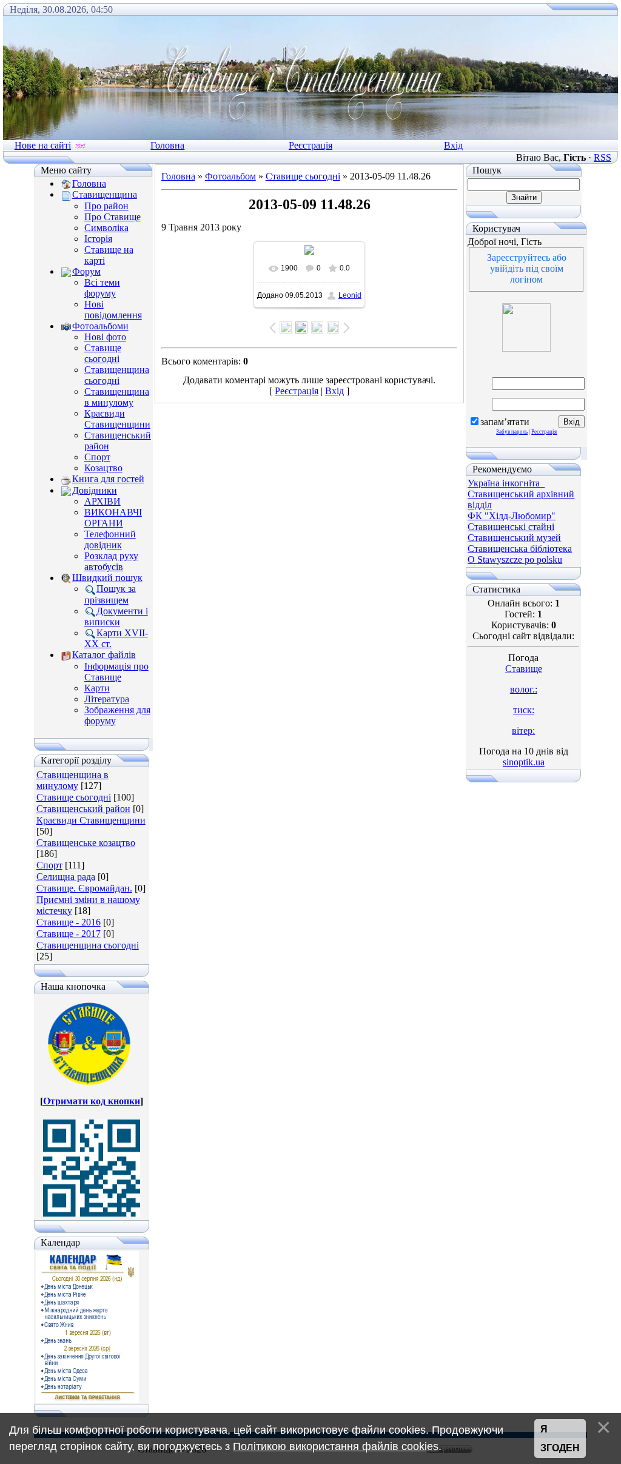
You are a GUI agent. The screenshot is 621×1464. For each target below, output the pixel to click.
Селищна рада (65, 876)
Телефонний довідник (110, 539)
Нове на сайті (43, 145)
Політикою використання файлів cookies (335, 1446)
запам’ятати (504, 422)
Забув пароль (512, 432)
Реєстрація (310, 145)
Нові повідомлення (113, 309)
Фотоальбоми (100, 326)
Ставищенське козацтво (85, 843)
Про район (106, 206)
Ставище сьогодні (102, 353)
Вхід (453, 145)
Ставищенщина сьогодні (116, 375)
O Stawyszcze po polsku (515, 559)
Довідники (94, 490)
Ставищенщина (104, 194)
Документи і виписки (116, 616)
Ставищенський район (83, 809)
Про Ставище (112, 217)
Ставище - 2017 (68, 933)
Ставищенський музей (514, 537)
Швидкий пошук (107, 578)
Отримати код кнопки (91, 1101)
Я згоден (560, 1439)
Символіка (106, 228)
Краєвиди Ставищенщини (117, 418)
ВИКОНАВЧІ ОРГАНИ (113, 517)
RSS (602, 157)
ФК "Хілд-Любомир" (512, 516)
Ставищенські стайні (511, 527)
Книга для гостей (108, 479)
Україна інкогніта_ (506, 483)
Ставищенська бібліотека (520, 548)
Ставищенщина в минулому (116, 397)
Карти (97, 688)
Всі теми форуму (102, 287)
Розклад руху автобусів (111, 561)
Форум (86, 271)
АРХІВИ (102, 501)
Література (106, 699)
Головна (167, 145)
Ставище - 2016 (68, 922)
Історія (98, 238)
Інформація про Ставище (116, 671)
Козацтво (103, 468)
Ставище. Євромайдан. (84, 888)
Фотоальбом (230, 176)
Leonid (349, 295)
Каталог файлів (104, 655)
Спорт (97, 457)
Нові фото (105, 337)
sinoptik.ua (524, 762)
